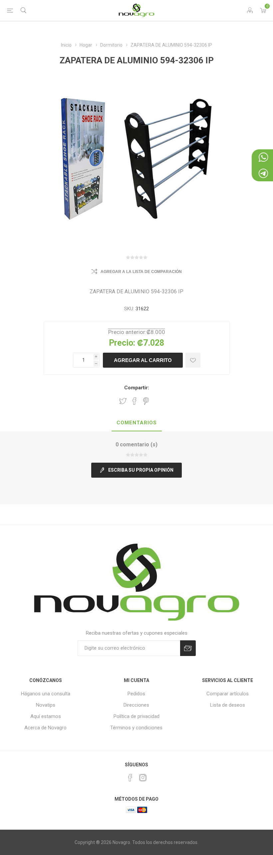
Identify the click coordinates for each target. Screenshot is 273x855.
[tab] (137, 423)
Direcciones (136, 705)
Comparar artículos (227, 694)
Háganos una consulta (45, 694)
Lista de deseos (227, 705)
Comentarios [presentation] (137, 423)
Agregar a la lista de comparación (141, 271)
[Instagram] (142, 777)
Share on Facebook (134, 401)
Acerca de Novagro (45, 728)
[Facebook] (130, 777)
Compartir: (136, 388)
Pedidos (136, 694)
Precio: (122, 343)
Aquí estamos (45, 716)
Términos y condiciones (136, 728)
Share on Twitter (123, 401)
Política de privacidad (136, 716)
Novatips (45, 705)
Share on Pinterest (145, 401)
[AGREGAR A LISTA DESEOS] (192, 360)
